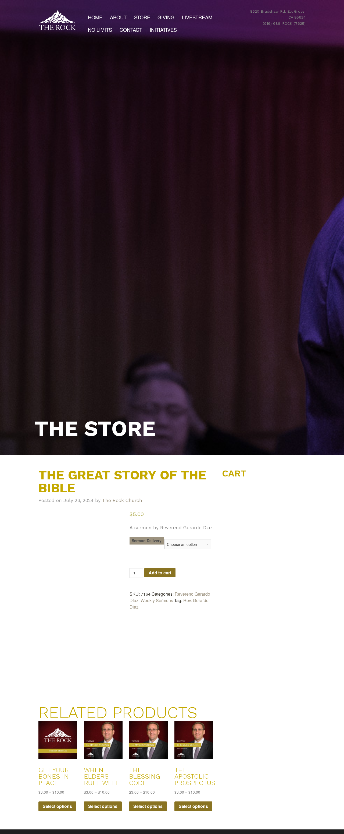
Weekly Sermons (157, 600)
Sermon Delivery (147, 540)
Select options (57, 806)
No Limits (100, 29)
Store (142, 17)
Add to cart (160, 573)
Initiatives (163, 29)
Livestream (197, 17)
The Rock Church (122, 500)
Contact (131, 29)
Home (95, 17)
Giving (165, 17)
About (118, 17)
